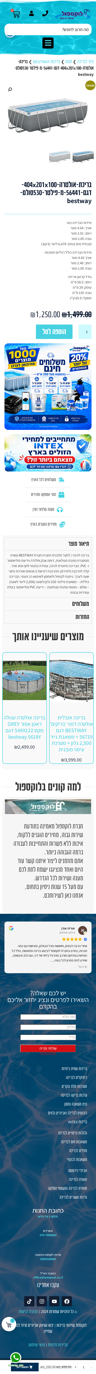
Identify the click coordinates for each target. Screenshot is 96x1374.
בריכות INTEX (77, 1122)
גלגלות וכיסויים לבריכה (72, 1133)
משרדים (48, 1231)
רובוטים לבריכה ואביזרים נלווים (67, 1113)
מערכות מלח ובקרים (74, 1086)
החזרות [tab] (82, 617)
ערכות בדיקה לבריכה (74, 1095)
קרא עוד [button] (82, 967)
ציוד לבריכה (85, 61)
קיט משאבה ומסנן (75, 1104)
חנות (68, 61)
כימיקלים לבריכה (76, 1077)
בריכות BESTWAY (46, 61)
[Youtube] (54, 1301)
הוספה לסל (54, 332)
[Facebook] (67, 1301)
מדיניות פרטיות (58, 1345)
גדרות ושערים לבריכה (73, 1197)
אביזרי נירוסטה (77, 1170)
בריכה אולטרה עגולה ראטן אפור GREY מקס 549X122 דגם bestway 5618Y (24, 727)
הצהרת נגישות (28, 1311)
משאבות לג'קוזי (77, 1159)
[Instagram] (42, 1301)
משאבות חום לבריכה (74, 1142)
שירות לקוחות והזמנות (48, 1255)
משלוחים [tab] (80, 604)
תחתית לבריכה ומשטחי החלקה (67, 1188)
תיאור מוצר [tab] (78, 543)
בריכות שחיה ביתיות (74, 1069)
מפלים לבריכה (78, 1151)
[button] (48, 43)
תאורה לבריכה (78, 1179)
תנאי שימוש (37, 1345)
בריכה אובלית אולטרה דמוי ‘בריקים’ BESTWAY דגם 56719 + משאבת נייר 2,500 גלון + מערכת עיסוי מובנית (71, 733)
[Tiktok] (29, 1301)
